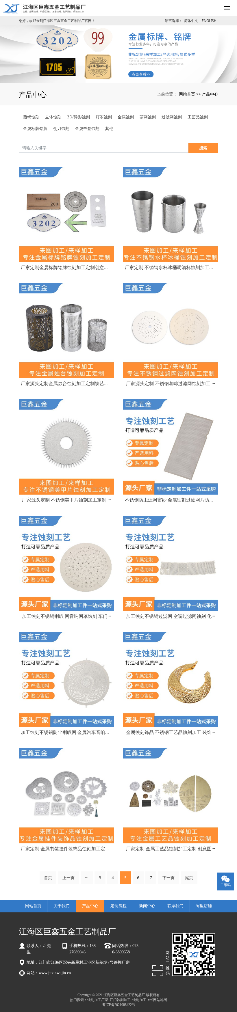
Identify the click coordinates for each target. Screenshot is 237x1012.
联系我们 (175, 906)
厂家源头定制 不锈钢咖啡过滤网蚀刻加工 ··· (170, 383)
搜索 (203, 147)
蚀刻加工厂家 (97, 1000)
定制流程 (118, 906)
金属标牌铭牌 (35, 128)
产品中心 (210, 94)
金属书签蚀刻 (87, 128)
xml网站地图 (157, 1000)
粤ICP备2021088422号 (118, 1005)
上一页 (68, 877)
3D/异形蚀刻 (78, 117)
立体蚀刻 (53, 117)
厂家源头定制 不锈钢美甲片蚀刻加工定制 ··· (66, 500)
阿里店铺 (204, 906)
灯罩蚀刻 (104, 117)
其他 (109, 128)
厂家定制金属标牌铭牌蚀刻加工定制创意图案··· (66, 267)
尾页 (189, 877)
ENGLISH (209, 21)
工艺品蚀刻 (198, 117)
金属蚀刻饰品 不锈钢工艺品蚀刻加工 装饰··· (170, 732)
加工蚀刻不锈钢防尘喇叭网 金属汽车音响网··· (66, 732)
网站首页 (187, 94)
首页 (48, 877)
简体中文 (191, 21)
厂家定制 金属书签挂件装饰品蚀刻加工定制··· (66, 848)
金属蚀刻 (126, 117)
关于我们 (61, 906)
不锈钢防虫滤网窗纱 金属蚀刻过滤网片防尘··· (170, 500)
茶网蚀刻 (148, 117)
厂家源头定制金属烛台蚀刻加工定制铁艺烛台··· (66, 383)
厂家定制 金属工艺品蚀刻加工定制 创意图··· (170, 848)
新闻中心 (147, 906)
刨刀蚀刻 (61, 128)
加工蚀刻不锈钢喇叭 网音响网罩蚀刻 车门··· (66, 616)
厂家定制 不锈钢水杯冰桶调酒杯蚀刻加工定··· (170, 267)
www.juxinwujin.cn (55, 973)
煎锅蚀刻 (31, 117)
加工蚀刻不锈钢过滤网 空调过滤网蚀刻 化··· (170, 616)
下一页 (168, 877)
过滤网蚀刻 (172, 117)
